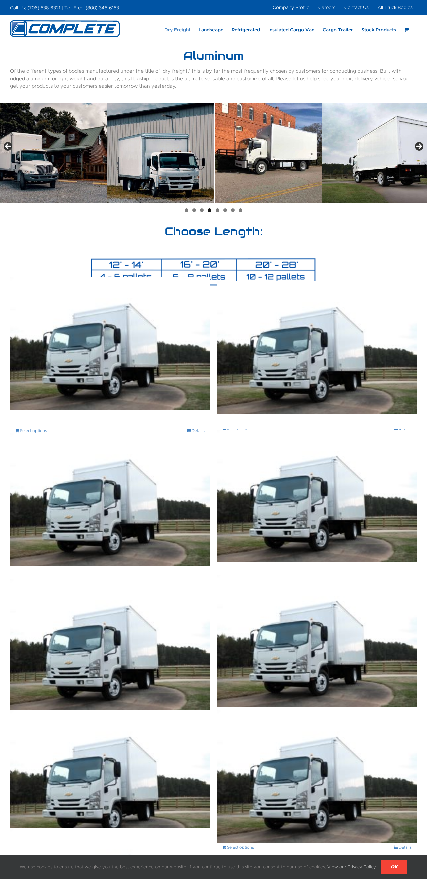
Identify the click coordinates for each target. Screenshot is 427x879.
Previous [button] (8, 147)
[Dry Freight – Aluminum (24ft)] (110, 777)
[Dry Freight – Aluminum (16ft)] (110, 499)
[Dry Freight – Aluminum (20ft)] (110, 645)
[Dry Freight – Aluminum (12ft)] (110, 343)
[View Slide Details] (53, 153)
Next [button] (419, 147)
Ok (394, 867)
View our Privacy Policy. (351, 867)
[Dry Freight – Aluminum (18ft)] (317, 496)
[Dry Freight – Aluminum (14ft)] (317, 347)
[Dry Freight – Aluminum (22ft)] (317, 641)
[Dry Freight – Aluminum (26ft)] (317, 777)
